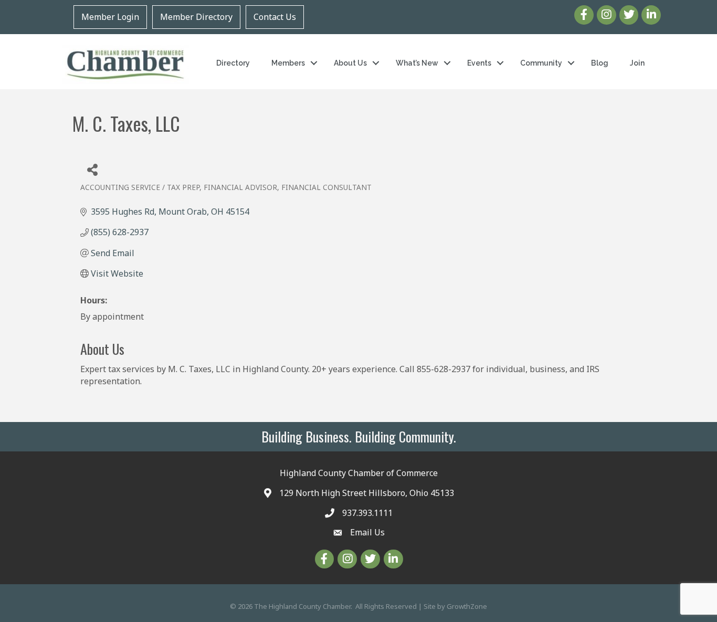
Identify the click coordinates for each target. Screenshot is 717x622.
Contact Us (275, 17)
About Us (350, 63)
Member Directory (196, 17)
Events (479, 63)
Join (637, 63)
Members (288, 63)
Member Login (110, 17)
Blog (599, 63)
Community (541, 63)
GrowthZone (467, 606)
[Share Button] (92, 169)
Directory (233, 63)
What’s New (417, 63)
